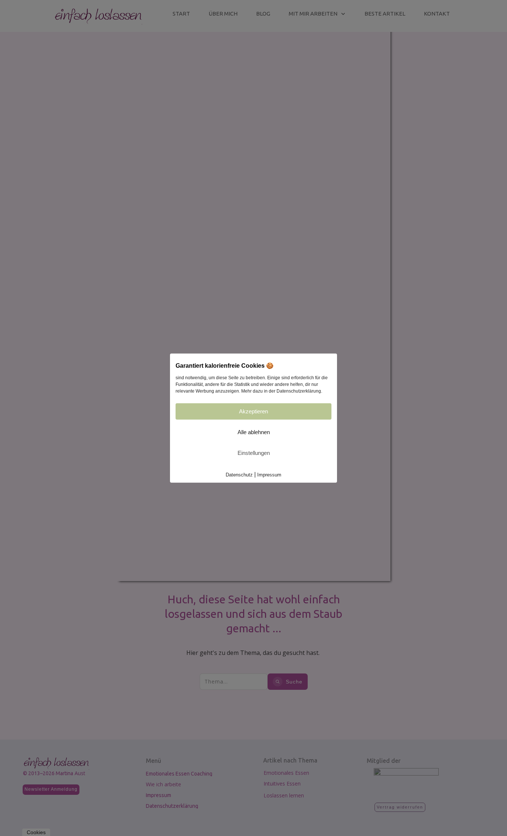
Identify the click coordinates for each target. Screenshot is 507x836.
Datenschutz (239, 475)
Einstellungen (254, 453)
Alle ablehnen (254, 432)
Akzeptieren (253, 411)
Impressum (269, 475)
